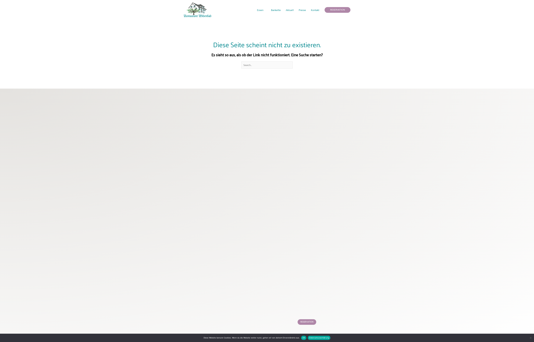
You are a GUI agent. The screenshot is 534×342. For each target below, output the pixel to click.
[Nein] (530, 337)
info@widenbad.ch (204, 314)
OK (303, 338)
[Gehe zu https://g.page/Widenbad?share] (227, 99)
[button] (264, 10)
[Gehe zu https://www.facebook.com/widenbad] (205, 99)
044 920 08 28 (312, 314)
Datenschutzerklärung (319, 338)
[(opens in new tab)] (246, 198)
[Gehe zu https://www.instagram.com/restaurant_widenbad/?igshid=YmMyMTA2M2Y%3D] (190, 99)
